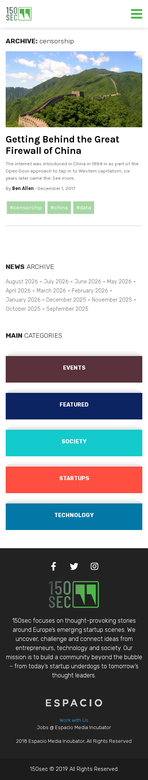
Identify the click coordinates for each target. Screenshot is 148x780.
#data (83, 207)
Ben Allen (23, 188)
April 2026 (18, 291)
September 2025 (67, 309)
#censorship (26, 207)
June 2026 (87, 281)
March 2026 (51, 291)
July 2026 (56, 281)
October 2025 (23, 309)
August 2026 (22, 281)
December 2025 (66, 300)
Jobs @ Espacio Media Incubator (74, 727)
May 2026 (119, 281)
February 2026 (90, 291)
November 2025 (112, 300)
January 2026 (23, 300)
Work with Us (74, 720)
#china (59, 207)
